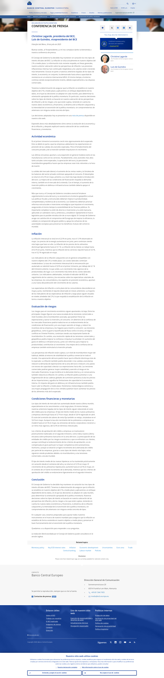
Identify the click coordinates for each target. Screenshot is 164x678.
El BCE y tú (124, 8)
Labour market (85, 551)
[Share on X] (111, 27)
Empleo (133, 8)
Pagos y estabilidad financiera (59, 12)
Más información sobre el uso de (95, 667)
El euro (84, 12)
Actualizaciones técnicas (79, 623)
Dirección (49, 630)
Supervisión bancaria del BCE (123, 12)
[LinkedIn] (115, 642)
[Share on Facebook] (117, 27)
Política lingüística (101, 629)
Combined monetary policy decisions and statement (117, 44)
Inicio (28, 16)
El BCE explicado (52, 621)
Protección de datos (102, 615)
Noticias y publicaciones (105, 12)
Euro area (120, 548)
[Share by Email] (129, 27)
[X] (111, 642)
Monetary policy (38, 548)
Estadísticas (74, 12)
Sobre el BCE (114, 8)
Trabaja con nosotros (53, 618)
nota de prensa (78, 116)
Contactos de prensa (42, 596)
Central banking (69, 551)
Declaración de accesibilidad (105, 626)
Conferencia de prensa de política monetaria (63, 16)
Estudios (91, 12)
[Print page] (102, 27)
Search (127, 3)
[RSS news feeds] (135, 642)
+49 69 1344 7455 (98, 592)
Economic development (89, 548)
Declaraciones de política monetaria (89, 16)
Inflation (72, 548)
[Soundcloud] (130, 642)
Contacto (49, 627)
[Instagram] (120, 642)
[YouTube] (125, 642)
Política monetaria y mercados (38, 12)
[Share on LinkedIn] (123, 27)
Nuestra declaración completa (67, 667)
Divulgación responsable (79, 626)
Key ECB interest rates (56, 548)
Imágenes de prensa (53, 624)
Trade (130, 548)
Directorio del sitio (34, 635)
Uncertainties (107, 548)
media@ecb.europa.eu (100, 596)
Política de (102, 623)
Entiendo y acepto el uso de (54, 673)
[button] (131, 3)
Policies (98, 551)
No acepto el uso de (109, 673)
